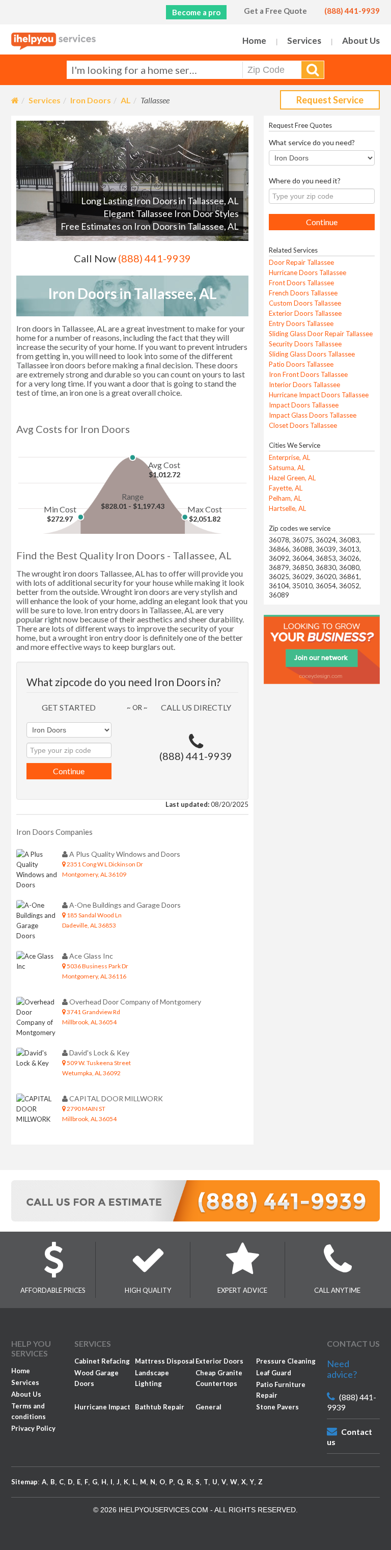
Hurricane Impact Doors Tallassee (319, 395)
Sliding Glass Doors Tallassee (312, 354)
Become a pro (196, 12)
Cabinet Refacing (102, 1361)
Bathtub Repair (159, 1407)
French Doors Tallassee (303, 293)
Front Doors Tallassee (301, 283)
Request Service (330, 99)
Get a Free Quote (275, 10)
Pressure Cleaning (286, 1361)
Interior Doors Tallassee (304, 384)
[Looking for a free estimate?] (195, 1200)
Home (254, 40)
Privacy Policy (33, 1428)
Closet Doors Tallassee (303, 425)
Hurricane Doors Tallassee (307, 272)
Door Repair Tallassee (301, 262)
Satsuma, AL (287, 468)
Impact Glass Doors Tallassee (312, 415)
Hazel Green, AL (292, 478)
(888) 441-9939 (352, 10)
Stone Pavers (277, 1407)
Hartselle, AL (287, 508)
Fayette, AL (285, 488)
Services (304, 40)
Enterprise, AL (289, 457)
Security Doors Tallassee (305, 344)
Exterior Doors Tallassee (305, 313)
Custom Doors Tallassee (305, 303)
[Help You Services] (53, 41)
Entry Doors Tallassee (301, 323)
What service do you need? (312, 142)
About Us (361, 40)
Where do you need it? (305, 180)
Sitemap (24, 1482)
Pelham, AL (285, 498)
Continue (69, 771)
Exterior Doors (219, 1361)
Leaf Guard (273, 1373)
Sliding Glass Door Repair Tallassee (321, 334)
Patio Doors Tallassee (301, 364)
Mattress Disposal (164, 1361)
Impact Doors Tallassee (304, 405)
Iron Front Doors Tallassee (308, 374)
